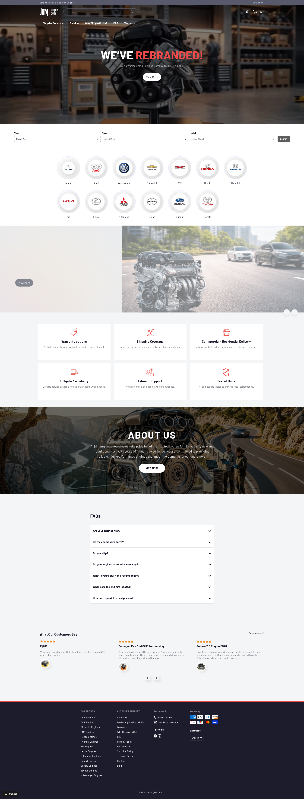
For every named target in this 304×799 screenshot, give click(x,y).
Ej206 (44, 646)
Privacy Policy (124, 741)
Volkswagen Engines (91, 775)
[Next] (294, 312)
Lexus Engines (88, 751)
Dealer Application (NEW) (130, 722)
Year (16, 133)
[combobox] (101, 11)
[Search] (132, 11)
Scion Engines (88, 760)
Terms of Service (126, 756)
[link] (68, 170)
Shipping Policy (125, 751)
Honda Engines (89, 736)
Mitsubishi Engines (91, 756)
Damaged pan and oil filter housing (141, 646)
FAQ (115, 22)
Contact (121, 760)
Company (122, 717)
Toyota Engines (89, 770)
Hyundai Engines (89, 741)
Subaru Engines (89, 765)
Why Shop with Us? (96, 22)
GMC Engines (88, 732)
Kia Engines (87, 746)
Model (193, 133)
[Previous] (286, 312)
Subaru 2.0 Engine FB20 (211, 646)
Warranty (129, 22)
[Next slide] (156, 678)
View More (152, 468)
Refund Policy (124, 746)
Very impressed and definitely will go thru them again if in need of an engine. (72, 653)
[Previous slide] (147, 678)
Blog (119, 765)
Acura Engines (88, 717)
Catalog (74, 22)
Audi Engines (88, 722)
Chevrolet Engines (90, 727)
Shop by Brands (52, 22)
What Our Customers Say (58, 634)
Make (104, 133)
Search (283, 139)
